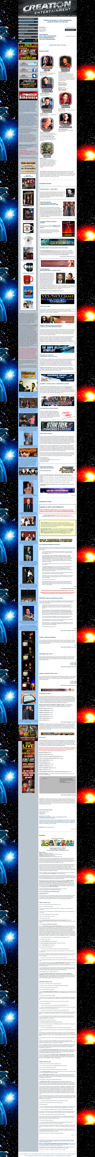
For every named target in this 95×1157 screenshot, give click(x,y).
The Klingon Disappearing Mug (28, 284)
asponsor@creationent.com (46, 516)
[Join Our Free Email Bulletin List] (28, 19)
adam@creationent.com (56, 889)
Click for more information (49, 827)
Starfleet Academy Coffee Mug (28, 234)
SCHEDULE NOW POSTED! (57, 45)
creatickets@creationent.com (24, 132)
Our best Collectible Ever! (28, 189)
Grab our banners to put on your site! (30, 158)
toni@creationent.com (23, 148)
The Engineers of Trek (28, 298)
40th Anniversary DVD (28, 206)
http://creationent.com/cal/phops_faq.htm (57, 745)
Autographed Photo (28, 221)
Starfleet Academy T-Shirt (28, 245)
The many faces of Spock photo (28, 308)
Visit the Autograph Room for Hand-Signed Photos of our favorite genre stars (28, 260)
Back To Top (74, 495)
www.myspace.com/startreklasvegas (57, 493)
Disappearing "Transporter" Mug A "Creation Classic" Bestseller (28, 273)
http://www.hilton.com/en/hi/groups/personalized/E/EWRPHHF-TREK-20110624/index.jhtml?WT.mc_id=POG (53, 818)
